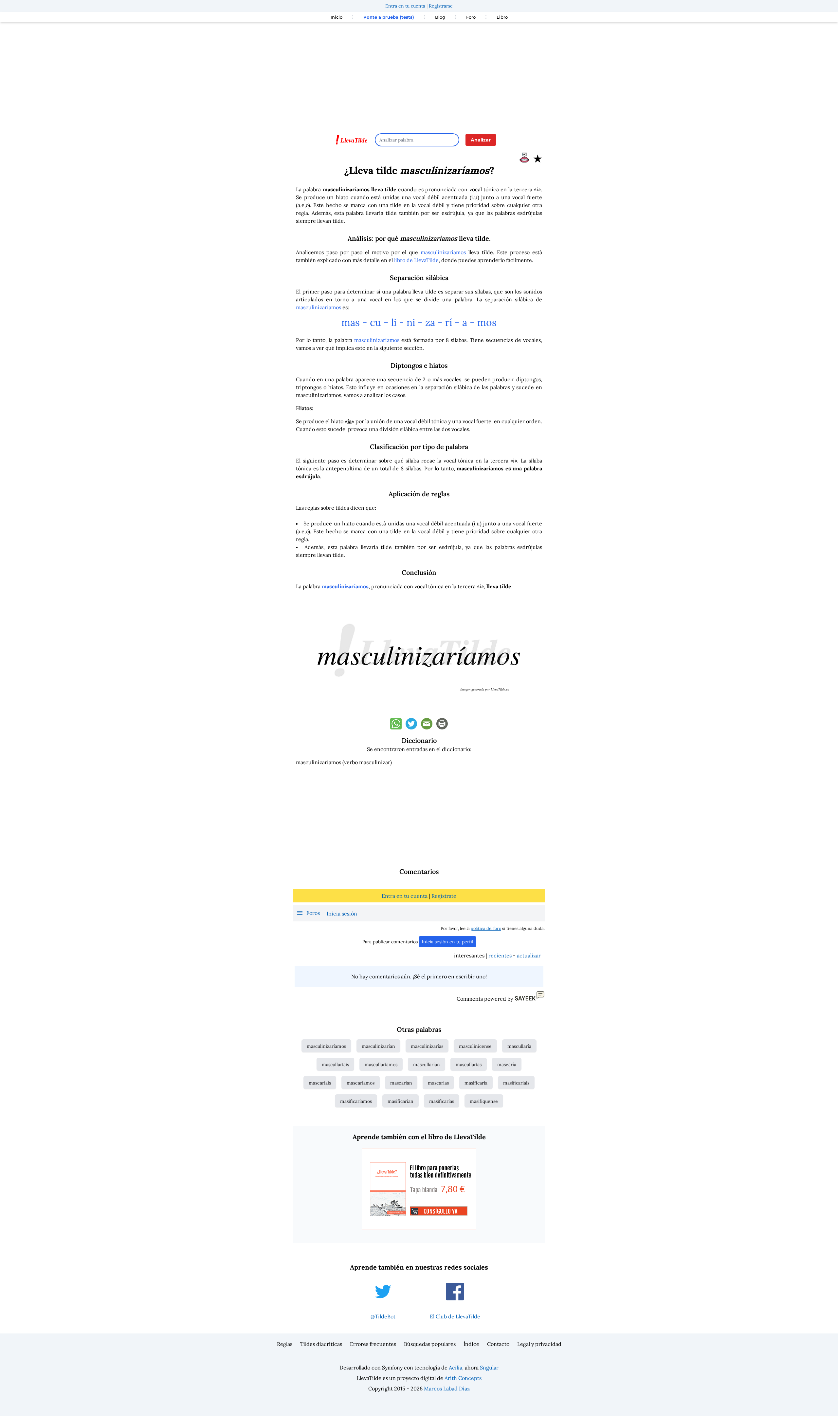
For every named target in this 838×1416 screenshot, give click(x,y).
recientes (500, 955)
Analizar (481, 140)
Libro (502, 17)
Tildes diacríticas (321, 1344)
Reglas (284, 1344)
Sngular (489, 1367)
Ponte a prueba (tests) (388, 17)
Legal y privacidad (539, 1344)
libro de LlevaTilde (416, 260)
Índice (471, 1344)
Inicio (336, 17)
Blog (440, 17)
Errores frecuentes (373, 1344)
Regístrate (443, 896)
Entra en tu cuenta (405, 6)
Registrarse (441, 6)
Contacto (498, 1344)
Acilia (455, 1367)
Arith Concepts (463, 1378)
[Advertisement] (419, 75)
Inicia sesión (342, 913)
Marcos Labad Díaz (447, 1388)
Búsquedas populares (430, 1344)
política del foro (486, 928)
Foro (471, 17)
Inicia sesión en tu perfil (447, 942)
